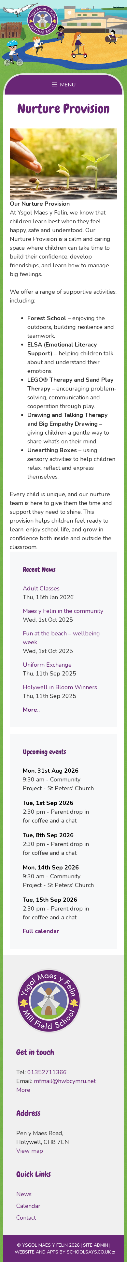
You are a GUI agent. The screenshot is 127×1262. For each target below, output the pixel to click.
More (23, 1090)
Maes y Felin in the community (63, 611)
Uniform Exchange (47, 665)
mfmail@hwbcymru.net (65, 1081)
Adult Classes (41, 588)
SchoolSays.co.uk (89, 1252)
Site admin (95, 1245)
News (24, 1194)
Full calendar (41, 931)
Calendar (28, 1206)
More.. (31, 710)
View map (29, 1151)
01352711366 (47, 1072)
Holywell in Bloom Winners (60, 687)
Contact (26, 1218)
